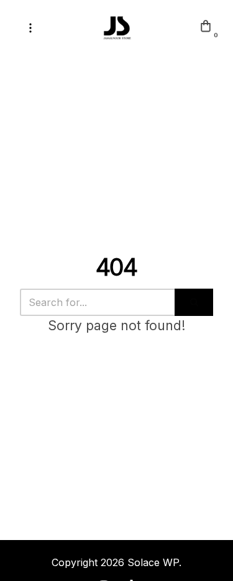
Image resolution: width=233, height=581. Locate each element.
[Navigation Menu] (30, 28)
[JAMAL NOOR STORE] (117, 28)
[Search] (194, 302)
